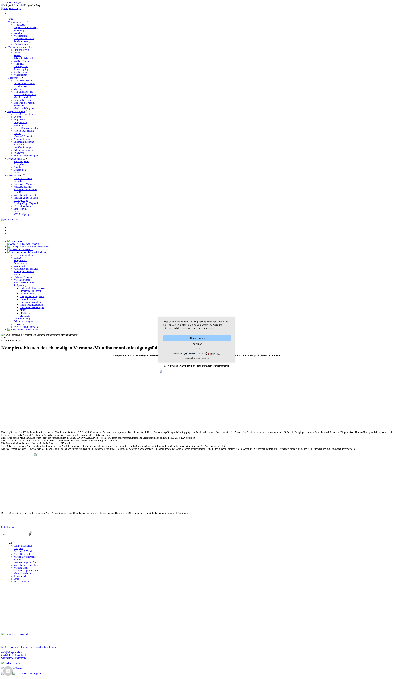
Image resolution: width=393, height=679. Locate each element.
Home (10, 19)
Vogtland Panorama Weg (26, 27)
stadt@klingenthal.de (11, 652)
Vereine (17, 133)
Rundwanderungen (23, 41)
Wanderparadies (15, 22)
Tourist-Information (23, 178)
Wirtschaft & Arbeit (23, 136)
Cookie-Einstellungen (45, 647)
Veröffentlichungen (23, 147)
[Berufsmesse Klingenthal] (14, 634)
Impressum (188, 358)
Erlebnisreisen (20, 105)
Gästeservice (13, 175)
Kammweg (19, 30)
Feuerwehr (19, 153)
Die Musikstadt (21, 86)
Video (16, 211)
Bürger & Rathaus (16, 111)
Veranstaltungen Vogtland (26, 197)
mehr (197, 348)
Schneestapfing (21, 69)
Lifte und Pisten (21, 50)
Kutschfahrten (20, 74)
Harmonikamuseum (23, 91)
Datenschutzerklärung (201, 358)
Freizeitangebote (21, 161)
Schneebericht (20, 208)
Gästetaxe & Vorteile (24, 184)
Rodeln (17, 55)
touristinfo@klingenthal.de (14, 655)
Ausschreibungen (22, 139)
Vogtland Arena (21, 61)
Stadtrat (17, 117)
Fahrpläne (18, 192)
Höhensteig (19, 24)
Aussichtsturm (20, 35)
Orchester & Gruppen (24, 102)
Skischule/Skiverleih (23, 58)
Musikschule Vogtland (24, 108)
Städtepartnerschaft (23, 80)
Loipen (17, 52)
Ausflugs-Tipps (21, 200)
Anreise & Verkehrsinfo (25, 189)
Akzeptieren (197, 338)
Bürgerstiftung (20, 122)
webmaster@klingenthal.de (14, 658)
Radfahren (19, 33)
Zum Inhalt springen (11, 2)
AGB (16, 172)
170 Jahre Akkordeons (24, 83)
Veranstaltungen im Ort (25, 195)
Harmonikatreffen (22, 100)
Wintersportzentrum (16, 47)
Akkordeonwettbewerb (25, 94)
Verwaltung (19, 125)
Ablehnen (197, 344)
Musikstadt (12, 78)
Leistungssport (21, 66)
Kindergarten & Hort (24, 130)
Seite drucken (7, 527)
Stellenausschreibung (24, 141)
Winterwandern (21, 44)
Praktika (17, 167)
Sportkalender (20, 72)
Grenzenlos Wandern (24, 38)
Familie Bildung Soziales (26, 128)
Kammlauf (19, 63)
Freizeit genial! (14, 158)
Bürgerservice (20, 119)
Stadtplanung (20, 144)
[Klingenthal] (11, 8)
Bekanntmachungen (23, 150)
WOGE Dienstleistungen (26, 155)
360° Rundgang (21, 214)
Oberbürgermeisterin (23, 114)
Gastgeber (18, 181)
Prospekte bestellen (23, 186)
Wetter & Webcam (22, 206)
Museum (18, 89)
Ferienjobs (19, 164)
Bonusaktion (20, 169)
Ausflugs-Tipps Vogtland (26, 203)
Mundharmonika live (24, 97)
